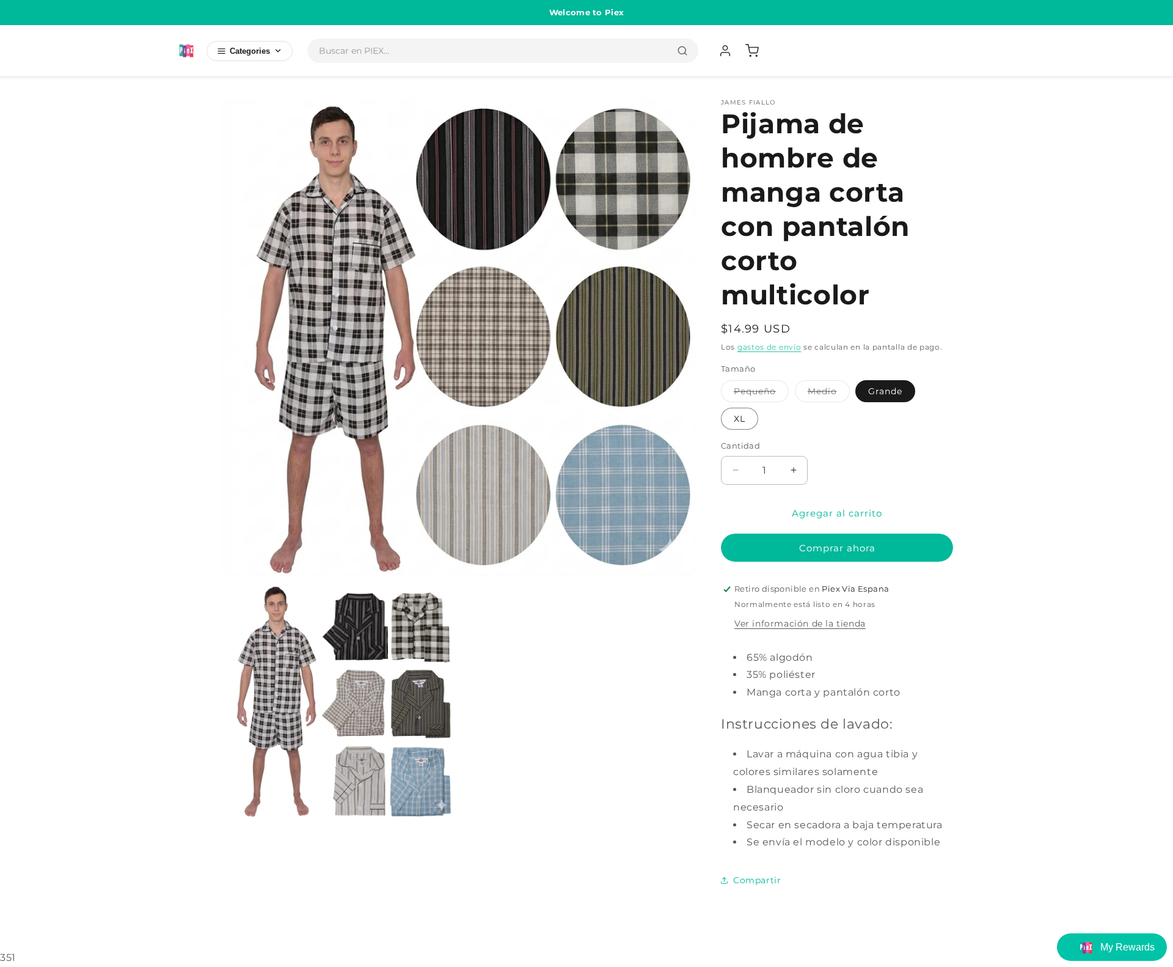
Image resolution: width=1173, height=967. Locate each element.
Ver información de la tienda (800, 623)
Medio (829, 393)
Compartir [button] (757, 880)
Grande (885, 391)
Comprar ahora (837, 548)
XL (739, 418)
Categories (250, 51)
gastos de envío (769, 346)
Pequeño (761, 393)
